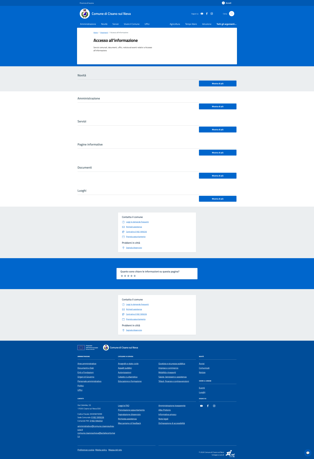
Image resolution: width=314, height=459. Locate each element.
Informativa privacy (167, 414)
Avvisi (201, 363)
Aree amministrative (87, 363)
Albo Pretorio (164, 410)
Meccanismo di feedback (129, 423)
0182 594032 (96, 420)
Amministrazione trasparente (171, 405)
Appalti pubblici (125, 368)
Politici (81, 385)
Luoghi (202, 392)
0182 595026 (97, 417)
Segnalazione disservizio (129, 414)
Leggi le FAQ (123, 405)
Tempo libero (191, 24)
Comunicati (204, 368)
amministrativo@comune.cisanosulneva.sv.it (96, 428)
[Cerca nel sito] (231, 13)
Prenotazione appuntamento (131, 410)
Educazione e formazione (130, 381)
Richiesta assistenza (127, 418)
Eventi (202, 388)
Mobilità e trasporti (167, 372)
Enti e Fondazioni (86, 372)
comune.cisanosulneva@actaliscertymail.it (96, 434)
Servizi (115, 24)
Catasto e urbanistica (127, 376)
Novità (104, 24)
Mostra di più (217, 83)
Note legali (163, 418)
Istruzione (206, 24)
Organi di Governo (86, 376)
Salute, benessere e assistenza (172, 376)
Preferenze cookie (86, 450)
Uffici (147, 24)
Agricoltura (175, 24)
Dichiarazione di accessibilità (171, 423)
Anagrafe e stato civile (128, 363)
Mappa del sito (115, 450)
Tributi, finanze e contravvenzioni (173, 381)
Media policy (101, 450)
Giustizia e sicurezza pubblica (171, 363)
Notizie (202, 372)
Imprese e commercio (168, 368)
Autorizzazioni (124, 372)
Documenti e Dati (86, 368)
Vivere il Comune (131, 24)
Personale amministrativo (89, 381)
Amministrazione (88, 24)
